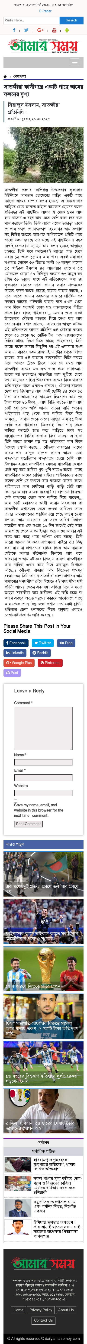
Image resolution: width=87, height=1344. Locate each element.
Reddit (42, 653)
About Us (66, 1310)
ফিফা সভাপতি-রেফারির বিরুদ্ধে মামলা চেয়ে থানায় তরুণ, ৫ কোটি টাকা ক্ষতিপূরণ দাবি (42, 1029)
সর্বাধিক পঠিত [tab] (43, 1151)
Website (21, 786)
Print (14, 673)
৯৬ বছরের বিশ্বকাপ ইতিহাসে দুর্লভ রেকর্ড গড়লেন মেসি (41, 1078)
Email (20, 770)
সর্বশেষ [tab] (43, 1142)
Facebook (17, 643)
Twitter (44, 643)
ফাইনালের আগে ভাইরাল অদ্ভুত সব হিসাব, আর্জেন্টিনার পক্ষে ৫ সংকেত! (42, 936)
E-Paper (45, 11)
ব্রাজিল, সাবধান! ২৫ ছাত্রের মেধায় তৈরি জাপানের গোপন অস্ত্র (40, 1125)
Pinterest (52, 663)
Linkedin (17, 653)
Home (18, 1310)
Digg (68, 643)
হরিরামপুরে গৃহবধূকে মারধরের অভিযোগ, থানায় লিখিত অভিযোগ (54, 1164)
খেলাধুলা (19, 76)
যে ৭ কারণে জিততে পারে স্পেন (33, 986)
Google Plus (21, 663)
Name (20, 755)
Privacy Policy (40, 1310)
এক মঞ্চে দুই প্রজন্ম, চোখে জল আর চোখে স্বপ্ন (42, 889)
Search (71, 20)
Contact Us (43, 1320)
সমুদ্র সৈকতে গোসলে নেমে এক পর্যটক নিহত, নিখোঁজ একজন (55, 1206)
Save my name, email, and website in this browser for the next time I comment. (38, 810)
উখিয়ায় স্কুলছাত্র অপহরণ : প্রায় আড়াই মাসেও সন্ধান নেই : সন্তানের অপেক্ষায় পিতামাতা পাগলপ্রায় (58, 1229)
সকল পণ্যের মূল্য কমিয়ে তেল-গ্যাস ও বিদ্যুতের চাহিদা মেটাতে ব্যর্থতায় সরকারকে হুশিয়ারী (58, 1185)
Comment (23, 703)
